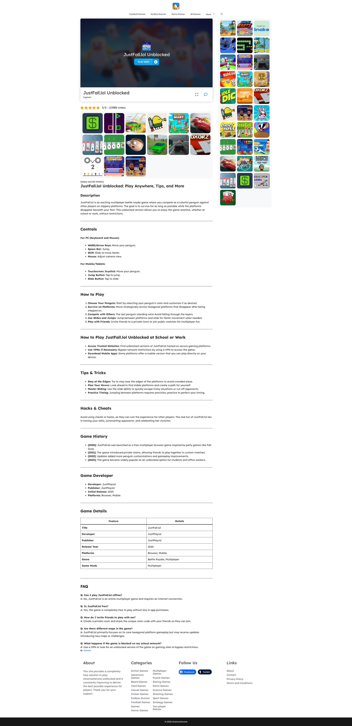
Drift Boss (228, 135)
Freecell (245, 135)
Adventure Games (137, 676)
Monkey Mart (179, 131)
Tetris (245, 152)
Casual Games (139, 690)
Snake (244, 51)
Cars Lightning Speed (200, 130)
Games (87, 650)
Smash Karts (244, 34)
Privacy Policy (235, 679)
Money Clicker (92, 131)
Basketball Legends (114, 173)
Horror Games (139, 710)
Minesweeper (262, 186)
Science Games (162, 690)
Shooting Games (163, 694)
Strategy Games (162, 702)
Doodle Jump (157, 131)
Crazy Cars (135, 131)
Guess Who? (244, 169)
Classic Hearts (227, 202)
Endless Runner (158, 14)
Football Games (137, 14)
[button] (222, 14)
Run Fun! (228, 68)
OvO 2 (92, 174)
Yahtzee (228, 85)
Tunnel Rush (261, 135)
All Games (195, 14)
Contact (231, 674)
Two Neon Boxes (114, 131)
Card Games (138, 685)
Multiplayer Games (159, 672)
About (230, 670)
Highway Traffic (178, 153)
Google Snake (262, 32)
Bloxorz (200, 153)
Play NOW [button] (143, 62)
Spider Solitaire (92, 153)
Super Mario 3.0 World (261, 49)
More (208, 14)
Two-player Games (159, 708)
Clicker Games (139, 694)
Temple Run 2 (261, 83)
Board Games (139, 681)
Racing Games (161, 681)
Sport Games (160, 698)
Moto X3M (228, 34)
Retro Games (178, 14)
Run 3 (228, 51)
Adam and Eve (244, 100)
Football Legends (261, 151)
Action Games (139, 670)
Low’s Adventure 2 (261, 168)
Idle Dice (228, 102)
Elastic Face (135, 153)
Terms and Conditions (239, 683)
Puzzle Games (161, 677)
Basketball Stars (136, 174)
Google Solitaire (114, 153)
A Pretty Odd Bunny (262, 117)
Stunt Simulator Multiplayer (157, 151)
